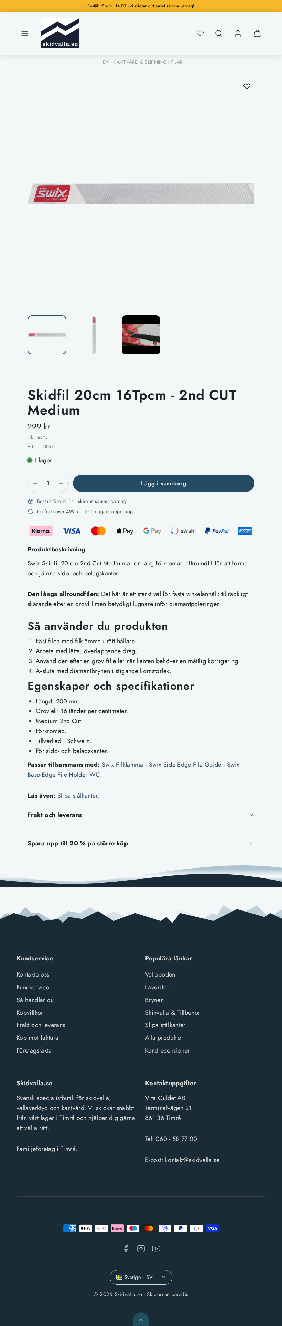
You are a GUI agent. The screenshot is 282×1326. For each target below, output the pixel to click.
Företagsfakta (34, 1050)
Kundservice (33, 987)
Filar (177, 61)
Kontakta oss (33, 974)
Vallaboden (160, 974)
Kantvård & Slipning (140, 61)
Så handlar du (35, 999)
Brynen (154, 999)
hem (104, 61)
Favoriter (157, 987)
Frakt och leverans (41, 1025)
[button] (25, 33)
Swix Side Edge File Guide (185, 764)
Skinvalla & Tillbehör (172, 1012)
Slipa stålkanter (77, 795)
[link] (238, 33)
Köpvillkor (30, 1012)
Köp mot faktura (37, 1037)
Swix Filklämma (122, 764)
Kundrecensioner (167, 1050)
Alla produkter (164, 1037)
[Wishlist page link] (200, 33)
